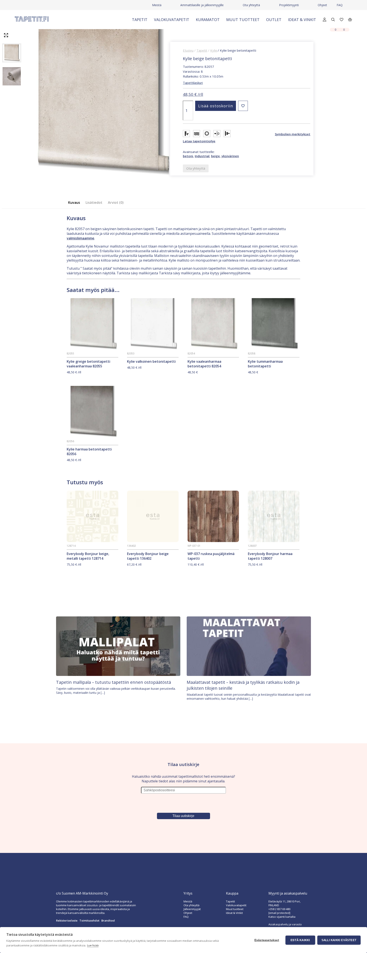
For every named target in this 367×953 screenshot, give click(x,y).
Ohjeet (322, 5)
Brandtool (108, 920)
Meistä (156, 5)
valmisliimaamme (80, 238)
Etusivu (188, 50)
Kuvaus (74, 202)
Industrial (202, 156)
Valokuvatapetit (171, 19)
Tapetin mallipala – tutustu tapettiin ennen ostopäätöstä (113, 682)
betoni (188, 156)
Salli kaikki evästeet (339, 940)
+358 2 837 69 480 (279, 909)
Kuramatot (208, 19)
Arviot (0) (116, 202)
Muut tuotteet (243, 19)
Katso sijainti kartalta (281, 917)
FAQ (340, 5)
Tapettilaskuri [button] (193, 83)
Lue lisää (93, 945)
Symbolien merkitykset (292, 134)
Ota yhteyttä (251, 5)
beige (215, 156)
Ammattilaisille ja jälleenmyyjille (202, 5)
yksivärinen (230, 156)
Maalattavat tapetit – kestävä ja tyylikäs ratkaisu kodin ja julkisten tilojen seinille (243, 685)
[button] (243, 106)
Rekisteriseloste (67, 920)
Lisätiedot (94, 202)
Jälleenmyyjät (192, 909)
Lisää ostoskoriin (215, 105)
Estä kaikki (300, 940)
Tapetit (139, 19)
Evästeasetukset (266, 940)
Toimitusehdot (89, 920)
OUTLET (273, 19)
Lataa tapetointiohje (199, 141)
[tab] (75, 202)
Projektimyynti (289, 5)
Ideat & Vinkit (302, 19)
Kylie (213, 50)
